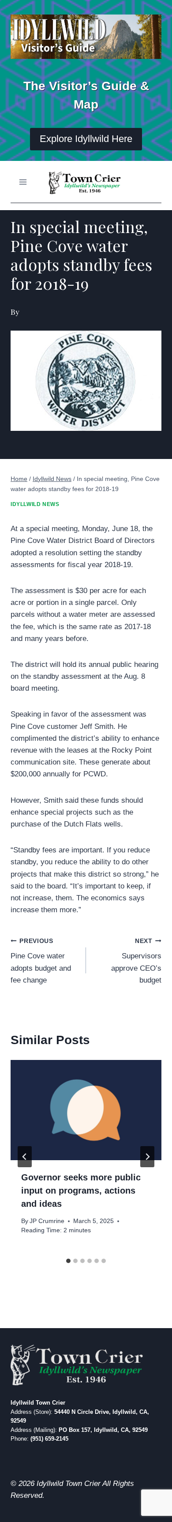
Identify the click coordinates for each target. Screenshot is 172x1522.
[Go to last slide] (25, 1156)
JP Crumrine (47, 1221)
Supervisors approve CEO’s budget (136, 961)
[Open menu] (23, 182)
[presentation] (86, 1110)
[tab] (68, 1261)
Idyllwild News (35, 504)
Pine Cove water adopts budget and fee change (41, 961)
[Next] (147, 1156)
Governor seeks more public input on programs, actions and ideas (81, 1190)
